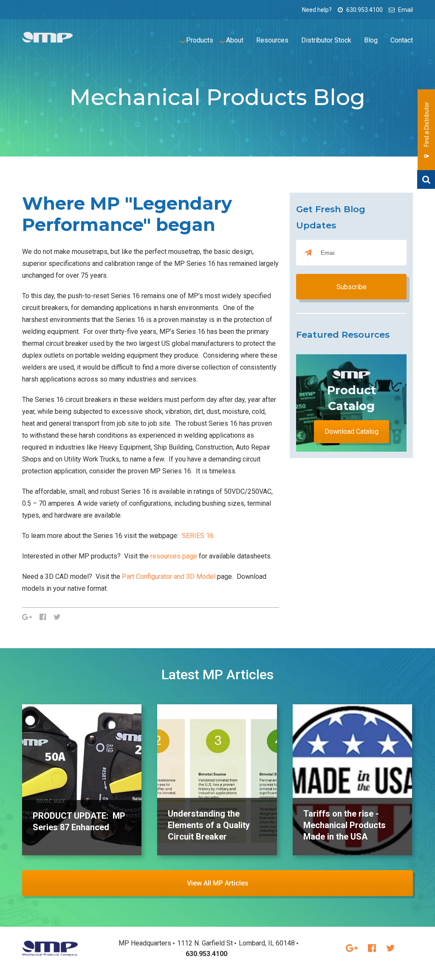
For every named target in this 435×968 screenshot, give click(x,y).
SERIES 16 (198, 536)
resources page (173, 556)
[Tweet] (57, 616)
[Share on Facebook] (43, 616)
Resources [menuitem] (272, 40)
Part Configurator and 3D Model (168, 576)
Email (405, 9)
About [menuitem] (234, 40)
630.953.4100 (364, 9)
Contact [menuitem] (401, 40)
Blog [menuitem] (371, 40)
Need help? (317, 9)
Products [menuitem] (199, 40)
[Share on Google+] (27, 616)
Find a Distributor (426, 125)
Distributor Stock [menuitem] (326, 40)
